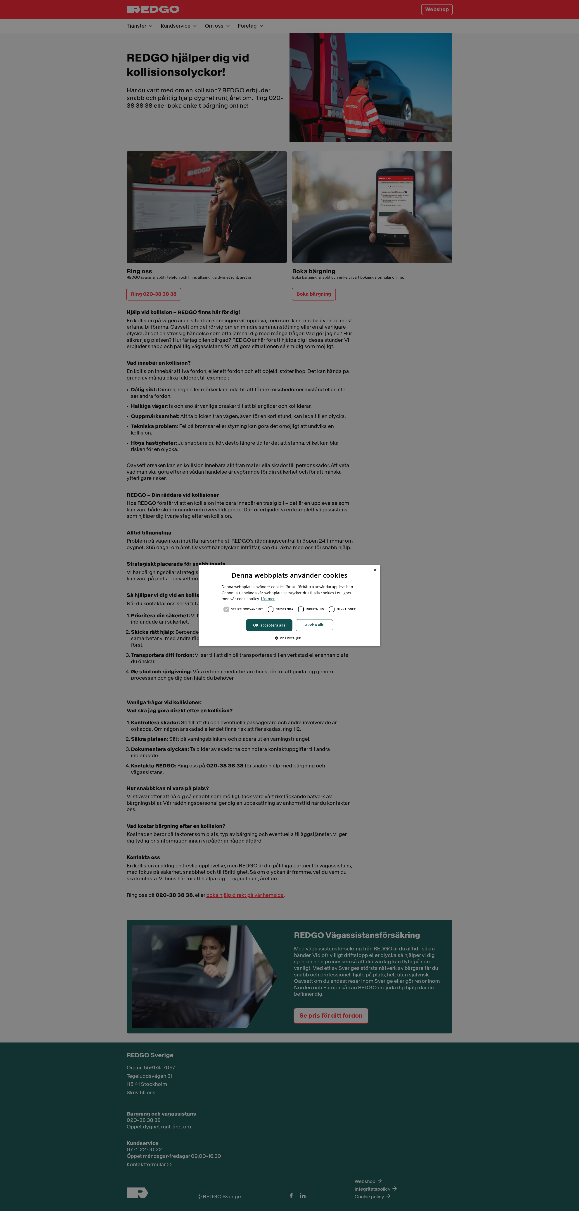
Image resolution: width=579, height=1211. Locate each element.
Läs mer (268, 598)
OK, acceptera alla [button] (269, 624)
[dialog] (289, 605)
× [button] (375, 570)
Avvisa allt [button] (314, 624)
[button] (289, 638)
